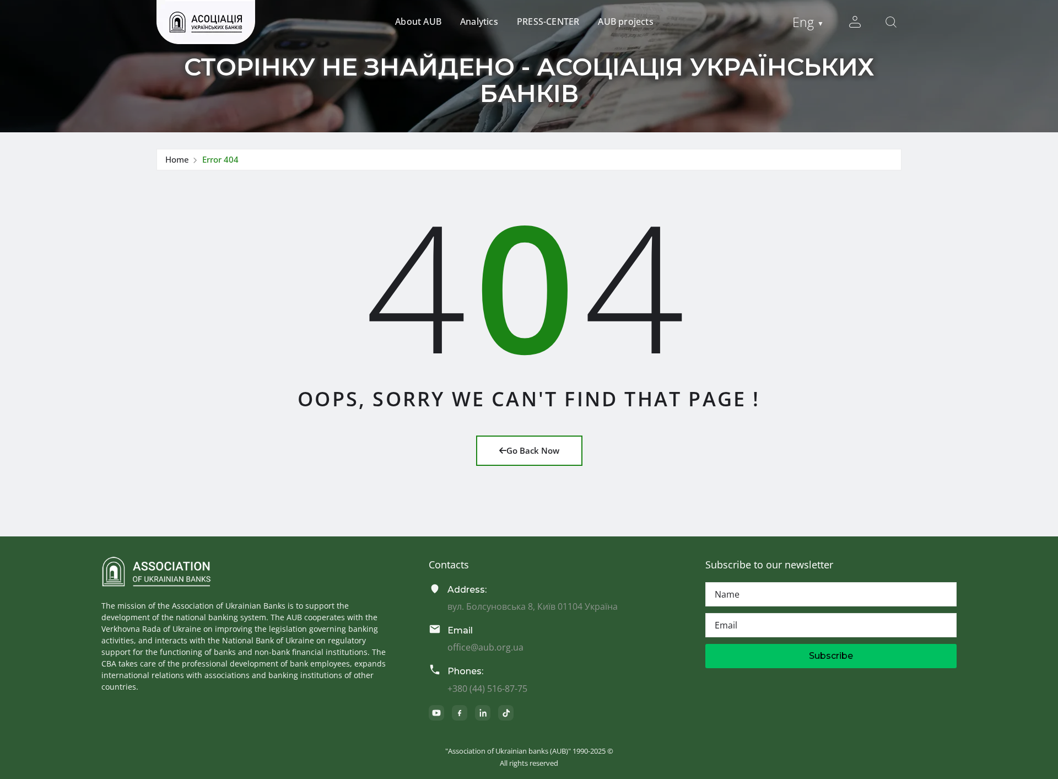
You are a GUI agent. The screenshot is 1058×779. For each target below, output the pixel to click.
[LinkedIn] (482, 713)
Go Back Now (532, 450)
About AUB (418, 21)
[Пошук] (891, 22)
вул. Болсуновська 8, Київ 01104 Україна (532, 606)
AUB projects (625, 21)
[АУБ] (156, 571)
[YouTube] (436, 713)
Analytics (479, 21)
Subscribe (831, 656)
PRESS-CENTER (548, 21)
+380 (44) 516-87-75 (487, 689)
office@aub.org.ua (485, 647)
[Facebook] (459, 713)
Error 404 (220, 159)
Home (177, 159)
